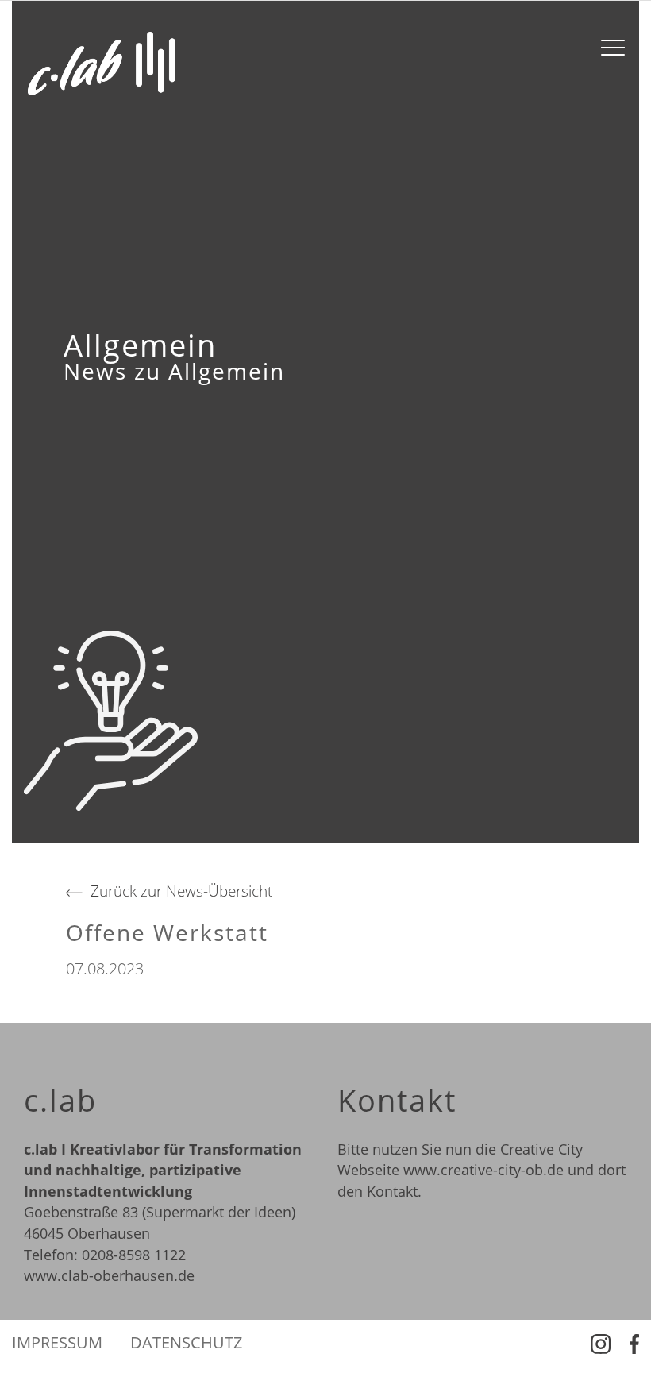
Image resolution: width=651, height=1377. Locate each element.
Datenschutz (186, 1343)
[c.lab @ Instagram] (601, 1342)
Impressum (57, 1343)
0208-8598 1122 (134, 1254)
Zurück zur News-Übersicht (181, 891)
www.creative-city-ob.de (483, 1169)
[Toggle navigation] (613, 48)
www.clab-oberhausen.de (109, 1275)
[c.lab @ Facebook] (635, 1342)
